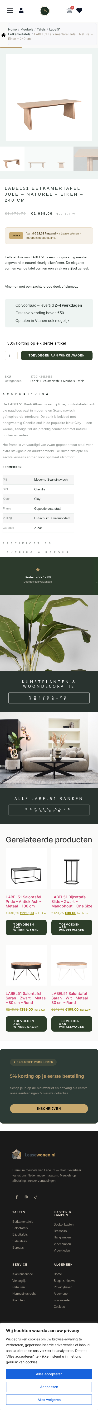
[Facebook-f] (16, 1197)
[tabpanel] (49, 469)
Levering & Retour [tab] (37, 552)
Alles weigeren (49, 1400)
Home (12, 29)
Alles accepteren (49, 1374)
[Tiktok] (35, 1197)
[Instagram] (26, 1197)
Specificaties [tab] (28, 543)
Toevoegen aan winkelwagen (57, 355)
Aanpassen (49, 1387)
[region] (49, 1366)
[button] (10, 10)
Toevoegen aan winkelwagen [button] (26, 927)
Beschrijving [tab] (27, 394)
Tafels (41, 29)
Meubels (26, 29)
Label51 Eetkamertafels (46, 381)
